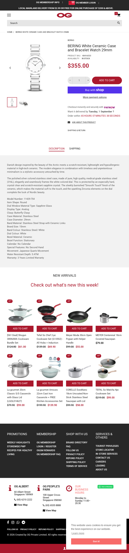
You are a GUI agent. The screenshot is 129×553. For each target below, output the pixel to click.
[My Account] (64, 548)
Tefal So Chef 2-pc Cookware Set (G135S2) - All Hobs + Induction (50, 339)
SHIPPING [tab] (74, 148)
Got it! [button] (96, 541)
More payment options (95, 97)
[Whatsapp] (18, 522)
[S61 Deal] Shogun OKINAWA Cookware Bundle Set (18, 339)
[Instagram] (12, 522)
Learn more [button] (78, 533)
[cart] (119, 15)
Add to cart (107, 80)
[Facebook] (8, 522)
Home (9, 32)
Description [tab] (56, 148)
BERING (71, 40)
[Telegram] (23, 522)
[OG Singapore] (64, 15)
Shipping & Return (76, 130)
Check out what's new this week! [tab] (64, 285)
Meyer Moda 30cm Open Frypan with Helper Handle (79, 339)
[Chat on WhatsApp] (105, 486)
